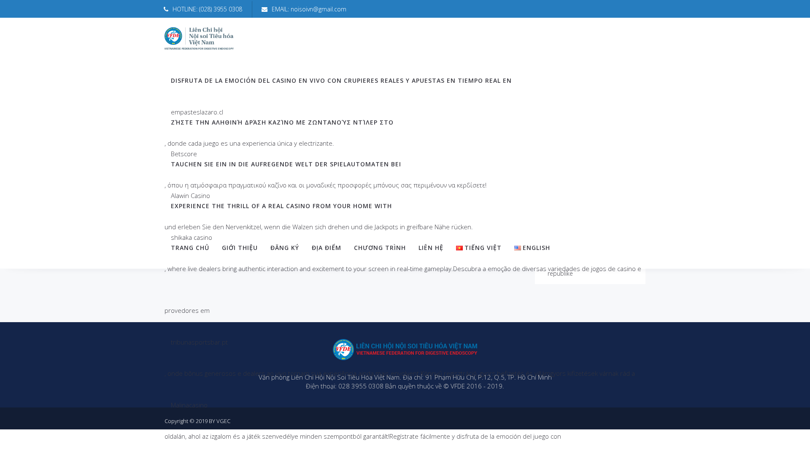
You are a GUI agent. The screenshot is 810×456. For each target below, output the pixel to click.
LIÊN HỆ (430, 248)
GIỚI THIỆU (240, 248)
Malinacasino (189, 405)
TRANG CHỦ (190, 248)
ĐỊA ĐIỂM (326, 248)
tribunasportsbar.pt (199, 342)
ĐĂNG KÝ (284, 248)
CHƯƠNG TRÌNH (380, 248)
